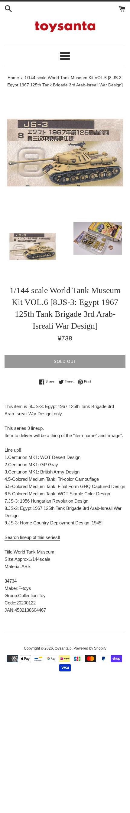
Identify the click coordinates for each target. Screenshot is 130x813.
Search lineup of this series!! (32, 537)
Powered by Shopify (89, 648)
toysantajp (63, 648)
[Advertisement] (65, 746)
